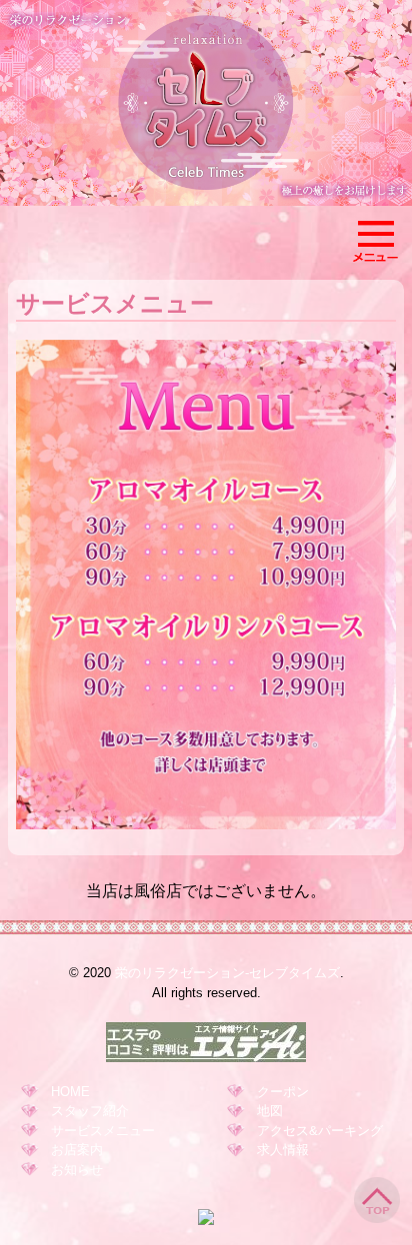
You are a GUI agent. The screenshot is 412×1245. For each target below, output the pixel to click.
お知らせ (77, 1169)
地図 (270, 1110)
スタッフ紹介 (90, 1110)
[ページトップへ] (377, 1219)
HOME (70, 1091)
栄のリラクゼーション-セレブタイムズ (227, 972)
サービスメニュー (103, 1130)
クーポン (283, 1091)
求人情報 (283, 1149)
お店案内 (77, 1149)
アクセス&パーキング (320, 1130)
